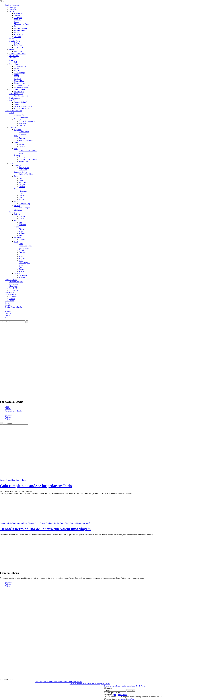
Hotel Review (14, 286)
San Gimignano (24, 263)
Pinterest (8, 313)
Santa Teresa (18, 47)
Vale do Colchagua (26, 140)
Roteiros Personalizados (13, 307)
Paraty (16, 75)
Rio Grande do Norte (17, 89)
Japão (16, 189)
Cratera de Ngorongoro (27, 121)
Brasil (14, 523)
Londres (22, 239)
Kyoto (21, 193)
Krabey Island (24, 168)
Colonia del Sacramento (28, 159)
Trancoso (17, 37)
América (12, 128)
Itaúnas (16, 43)
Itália (16, 242)
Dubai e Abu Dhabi (26, 174)
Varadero (22, 147)
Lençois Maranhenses (17, 54)
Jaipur (21, 180)
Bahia (11, 11)
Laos (16, 201)
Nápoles (22, 259)
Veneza (21, 271)
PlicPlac (131, 699)
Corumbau (18, 16)
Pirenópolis (18, 51)
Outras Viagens (10, 294)
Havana (22, 144)
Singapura (18, 210)
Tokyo (21, 199)
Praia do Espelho (20, 28)
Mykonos (22, 233)
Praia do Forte (19, 30)
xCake (123, 699)
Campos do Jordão (21, 102)
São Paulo (13, 100)
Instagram (8, 311)
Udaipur (22, 185)
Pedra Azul (18, 45)
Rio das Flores (19, 81)
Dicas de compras (16, 282)
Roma (21, 261)
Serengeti (22, 123)
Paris (20, 223)
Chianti (21, 250)
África (11, 113)
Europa (12, 212)
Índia (16, 176)
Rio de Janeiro (14, 64)
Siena (21, 265)
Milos (21, 231)
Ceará (11, 39)
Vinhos (12, 299)
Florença (22, 252)
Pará (11, 60)
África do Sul (19, 115)
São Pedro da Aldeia (21, 85)
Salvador (17, 32)
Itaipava (17, 70)
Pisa (20, 267)
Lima (21, 153)
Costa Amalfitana (25, 246)
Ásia (11, 163)
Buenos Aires (24, 132)
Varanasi (22, 187)
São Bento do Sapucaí (22, 109)
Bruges (21, 218)
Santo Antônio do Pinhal (23, 106)
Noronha (12, 58)
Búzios (16, 68)
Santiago (22, 138)
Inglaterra (17, 237)
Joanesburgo (23, 117)
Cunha (16, 104)
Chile (16, 136)
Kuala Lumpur (24, 208)
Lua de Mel (13, 288)
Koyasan (22, 195)
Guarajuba (18, 18)
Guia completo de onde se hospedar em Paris (36, 486)
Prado (16, 26)
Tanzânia (17, 119)
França (16, 220)
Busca (7, 317)
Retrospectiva (14, 290)
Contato (8, 305)
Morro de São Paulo (21, 24)
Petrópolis (17, 79)
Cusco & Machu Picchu (28, 151)
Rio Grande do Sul (16, 94)
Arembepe (18, 13)
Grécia (16, 227)
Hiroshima (23, 191)
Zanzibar (22, 125)
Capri (21, 244)
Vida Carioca (9, 301)
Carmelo (22, 157)
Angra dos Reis (20, 66)
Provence (22, 225)
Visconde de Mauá (21, 87)
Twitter (7, 315)
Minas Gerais (14, 56)
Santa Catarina (14, 98)
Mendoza (22, 134)
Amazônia (13, 9)
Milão (21, 256)
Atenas (21, 229)
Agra (21, 178)
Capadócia (23, 275)
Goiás (11, 49)
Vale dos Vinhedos (21, 96)
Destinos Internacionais (13, 111)
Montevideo (23, 161)
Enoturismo (13, 284)
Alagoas (12, 7)
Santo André (18, 35)
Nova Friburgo (19, 73)
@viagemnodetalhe (120, 695)
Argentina (17, 130)
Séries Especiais (11, 280)
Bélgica (17, 214)
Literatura (13, 297)
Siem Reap (23, 170)
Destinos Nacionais (12, 5)
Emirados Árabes (20, 172)
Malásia (17, 206)
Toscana (22, 269)
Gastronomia (9, 292)
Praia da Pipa (19, 92)
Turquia (17, 273)
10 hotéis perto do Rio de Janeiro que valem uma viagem (45, 529)
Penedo (17, 77)
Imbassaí (17, 20)
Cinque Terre (24, 248)
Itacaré (16, 22)
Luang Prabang (24, 204)
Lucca (21, 254)
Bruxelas (22, 216)
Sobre (7, 303)
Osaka (21, 197)
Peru (16, 149)
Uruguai (17, 155)
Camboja (17, 166)
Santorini (22, 235)
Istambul (22, 278)
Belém (16, 62)
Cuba (16, 142)
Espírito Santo (14, 41)
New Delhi (23, 182)
